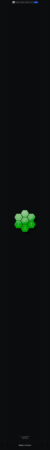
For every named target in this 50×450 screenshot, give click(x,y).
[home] (13, 2)
